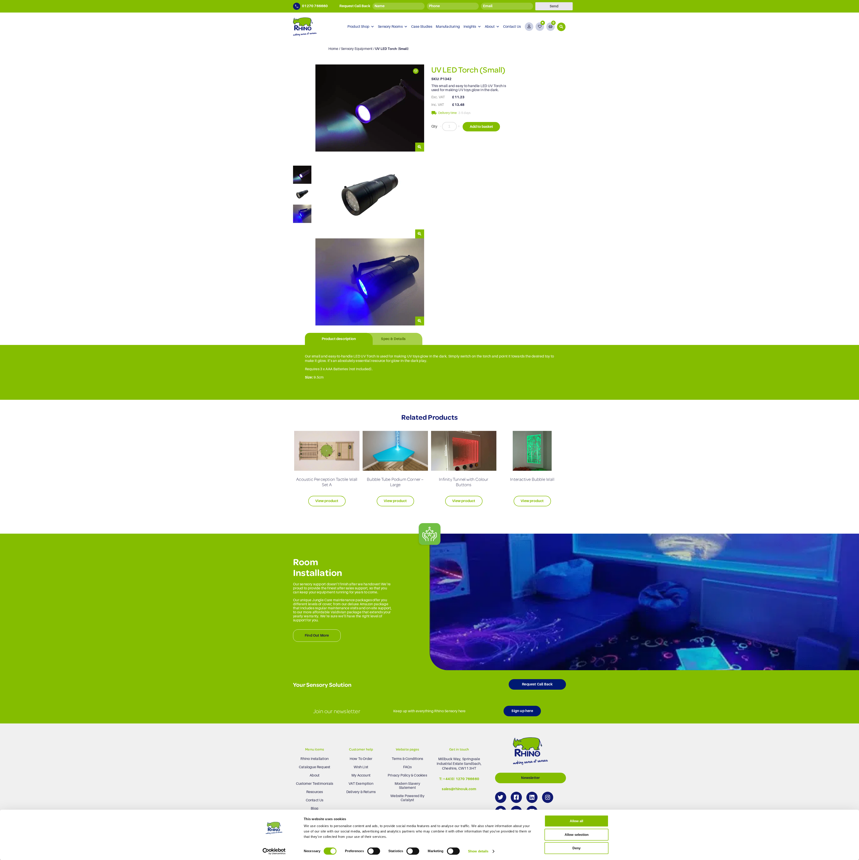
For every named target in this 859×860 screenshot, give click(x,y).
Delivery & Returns (361, 792)
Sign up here (522, 711)
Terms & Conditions (407, 759)
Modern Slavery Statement (407, 786)
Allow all (576, 821)
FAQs (407, 767)
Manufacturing (448, 27)
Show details (478, 851)
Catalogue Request (314, 767)
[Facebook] (516, 797)
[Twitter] (500, 797)
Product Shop (358, 27)
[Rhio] (530, 752)
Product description (339, 339)
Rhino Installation (314, 759)
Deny (576, 848)
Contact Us (512, 27)
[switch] (373, 851)
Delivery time (447, 113)
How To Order (361, 759)
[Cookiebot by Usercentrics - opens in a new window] (274, 851)
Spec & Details (393, 339)
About (490, 27)
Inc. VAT (437, 105)
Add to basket (481, 127)
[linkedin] (532, 797)
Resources (314, 792)
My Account (360, 775)
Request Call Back (537, 684)
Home (333, 49)
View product (326, 501)
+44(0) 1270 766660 (461, 779)
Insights (470, 27)
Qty (434, 126)
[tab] (339, 339)
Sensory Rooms (390, 27)
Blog (314, 809)
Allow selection (577, 834)
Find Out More (317, 635)
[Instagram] (547, 797)
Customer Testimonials (314, 784)
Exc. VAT (438, 97)
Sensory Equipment (356, 49)
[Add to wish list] (415, 71)
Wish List (361, 767)
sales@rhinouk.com (459, 789)
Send (554, 6)
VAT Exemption (361, 784)
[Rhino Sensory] (305, 26)
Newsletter (530, 778)
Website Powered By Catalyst (407, 798)
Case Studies (421, 27)
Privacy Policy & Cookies (407, 775)
